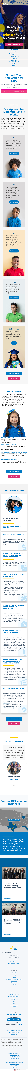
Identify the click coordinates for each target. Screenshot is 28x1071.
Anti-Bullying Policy (14, 1064)
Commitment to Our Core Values (14, 979)
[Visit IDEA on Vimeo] (20, 1015)
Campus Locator (14, 999)
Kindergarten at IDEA (14, 1034)
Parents (14, 1006)
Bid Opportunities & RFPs (14, 996)
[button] (1, 763)
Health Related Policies (14, 1056)
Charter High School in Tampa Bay (14, 1030)
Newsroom (14, 982)
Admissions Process (14, 1032)
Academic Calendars (14, 994)
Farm (14, 1003)
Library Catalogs (14, 1005)
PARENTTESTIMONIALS (14, 61)
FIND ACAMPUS (14, 64)
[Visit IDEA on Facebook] (8, 1015)
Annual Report (14, 974)
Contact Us (14, 981)
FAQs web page (7, 703)
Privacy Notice (14, 1065)
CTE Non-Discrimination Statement (14, 1062)
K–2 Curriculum (14, 153)
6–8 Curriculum (14, 250)
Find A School (14, 820)
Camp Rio (14, 975)
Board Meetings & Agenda (14, 1053)
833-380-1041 (19, 1024)
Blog (14, 998)
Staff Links (14, 984)
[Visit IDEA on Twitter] (14, 1015)
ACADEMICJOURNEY (14, 50)
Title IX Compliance (14, 1058)
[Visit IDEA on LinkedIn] (17, 1015)
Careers (14, 977)
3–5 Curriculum (14, 202)
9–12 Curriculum (14, 297)
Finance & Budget (14, 1055)
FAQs (14, 1001)
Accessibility (14, 1067)
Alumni (14, 342)
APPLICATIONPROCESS (14, 57)
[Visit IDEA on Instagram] (11, 1015)
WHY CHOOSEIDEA (14, 54)
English (18, 1069)
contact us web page (9, 707)
